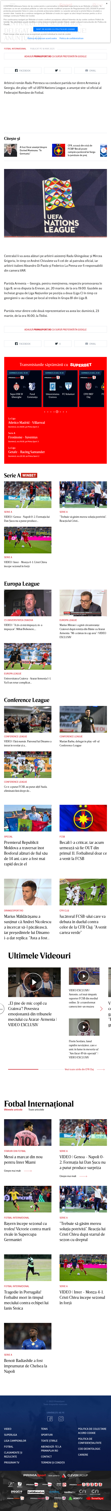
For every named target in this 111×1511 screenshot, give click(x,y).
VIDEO (7, 1428)
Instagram (61, 1418)
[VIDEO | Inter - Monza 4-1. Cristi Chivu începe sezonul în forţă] (27, 540)
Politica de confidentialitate (72, 38)
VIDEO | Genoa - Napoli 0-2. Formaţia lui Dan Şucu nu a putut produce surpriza (83, 1162)
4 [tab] (54, 412)
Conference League (15, 736)
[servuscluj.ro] (95, 1498)
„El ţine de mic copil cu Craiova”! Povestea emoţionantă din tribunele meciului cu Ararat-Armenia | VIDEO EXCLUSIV (32, 1014)
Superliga (10, 1434)
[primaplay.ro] (61, 1485)
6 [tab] (60, 412)
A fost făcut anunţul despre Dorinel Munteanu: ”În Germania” (33, 150)
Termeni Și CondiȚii (53, 1462)
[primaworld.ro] (60, 1498)
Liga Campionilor (15, 1440)
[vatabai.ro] (55, 1505)
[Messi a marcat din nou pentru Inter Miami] (27, 1132)
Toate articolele (36, 1109)
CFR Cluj (64, 910)
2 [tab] (47, 412)
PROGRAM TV (11, 1462)
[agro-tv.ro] (75, 1498)
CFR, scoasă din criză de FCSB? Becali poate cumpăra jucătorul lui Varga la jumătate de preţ (81, 150)
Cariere (83, 1454)
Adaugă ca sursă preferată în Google (55, 56)
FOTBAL (8, 1446)
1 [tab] (44, 412)
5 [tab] (57, 411)
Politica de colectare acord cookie (42, 38)
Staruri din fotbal (15, 1150)
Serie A (8, 511)
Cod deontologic (89, 1448)
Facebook (50, 1418)
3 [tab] (51, 412)
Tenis (44, 1428)
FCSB (62, 836)
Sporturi (47, 1434)
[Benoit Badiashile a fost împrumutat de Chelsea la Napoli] (27, 1336)
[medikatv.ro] (69, 1492)
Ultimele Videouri (39, 955)
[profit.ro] (16, 1492)
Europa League (68, 620)
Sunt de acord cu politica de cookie (55, 29)
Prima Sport (34, 1475)
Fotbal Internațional (15, 48)
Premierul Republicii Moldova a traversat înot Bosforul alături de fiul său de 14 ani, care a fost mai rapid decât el (26, 853)
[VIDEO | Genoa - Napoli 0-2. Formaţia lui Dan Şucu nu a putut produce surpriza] (27, 494)
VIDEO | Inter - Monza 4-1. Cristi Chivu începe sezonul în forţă (82, 1297)
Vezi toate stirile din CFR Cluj (79, 1069)
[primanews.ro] (47, 1484)
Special (8, 836)
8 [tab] (66, 412)
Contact (46, 1456)
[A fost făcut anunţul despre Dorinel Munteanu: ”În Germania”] (10, 150)
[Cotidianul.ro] (35, 1492)
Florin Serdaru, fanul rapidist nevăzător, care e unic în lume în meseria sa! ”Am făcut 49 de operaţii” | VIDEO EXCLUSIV (84, 1049)
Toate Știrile (49, 1440)
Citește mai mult (12, 1170)
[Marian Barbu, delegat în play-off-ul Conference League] (83, 719)
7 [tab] (63, 412)
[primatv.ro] (11, 1484)
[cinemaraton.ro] (82, 1492)
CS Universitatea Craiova (18, 620)
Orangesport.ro (13, 910)
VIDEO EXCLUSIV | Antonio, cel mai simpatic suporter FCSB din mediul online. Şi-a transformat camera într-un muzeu (83, 998)
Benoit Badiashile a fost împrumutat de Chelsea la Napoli (25, 1366)
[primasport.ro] (86, 1484)
